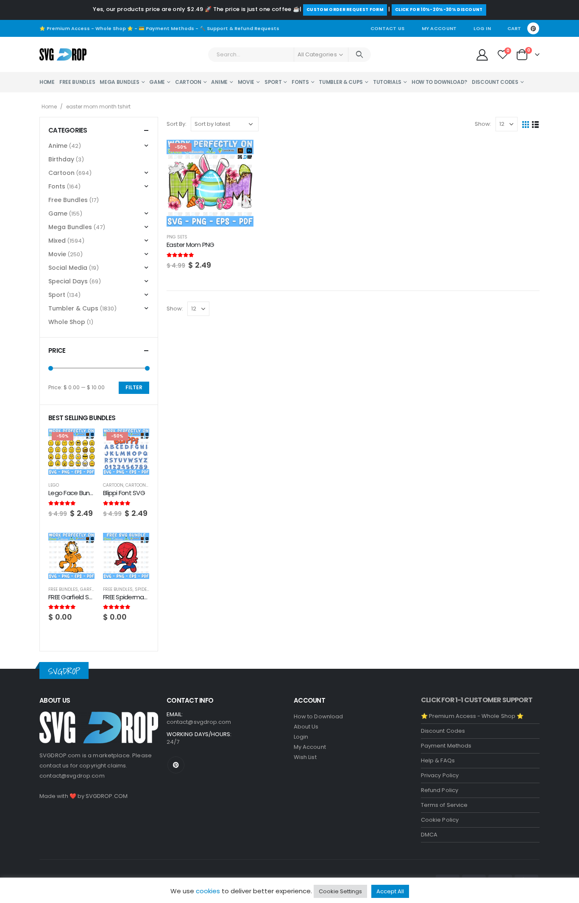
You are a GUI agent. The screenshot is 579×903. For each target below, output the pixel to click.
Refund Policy (439, 790)
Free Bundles (77, 82)
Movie (246, 82)
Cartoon (188, 82)
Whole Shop (66, 322)
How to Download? (439, 82)
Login (301, 737)
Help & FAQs (438, 760)
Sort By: (177, 124)
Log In (482, 28)
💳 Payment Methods (166, 28)
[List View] (536, 124)
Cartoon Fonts (143, 485)
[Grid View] (526, 124)
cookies (208, 890)
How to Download (318, 716)
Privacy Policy (440, 775)
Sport (273, 82)
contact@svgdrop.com (72, 776)
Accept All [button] (390, 891)
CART (514, 28)
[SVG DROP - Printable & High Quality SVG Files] (62, 54)
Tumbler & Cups (341, 82)
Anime (219, 82)
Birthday (61, 159)
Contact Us (387, 28)
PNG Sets (177, 237)
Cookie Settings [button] (340, 891)
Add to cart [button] (239, 153)
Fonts (300, 82)
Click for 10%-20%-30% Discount (439, 9)
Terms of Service (444, 805)
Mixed (57, 240)
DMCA (429, 835)
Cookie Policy (440, 820)
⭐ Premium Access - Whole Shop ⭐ (86, 28)
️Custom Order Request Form (345, 9)
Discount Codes (495, 82)
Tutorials (387, 82)
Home (47, 82)
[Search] (359, 54)
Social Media (67, 267)
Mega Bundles (119, 82)
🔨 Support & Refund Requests (239, 28)
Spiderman (147, 589)
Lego (53, 485)
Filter (133, 387)
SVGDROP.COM (107, 796)
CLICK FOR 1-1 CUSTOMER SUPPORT (476, 700)
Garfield (90, 589)
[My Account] (482, 54)
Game (157, 82)
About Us (306, 727)
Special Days (68, 281)
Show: (483, 124)
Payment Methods (446, 746)
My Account (439, 28)
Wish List (305, 757)
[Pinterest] (533, 28)
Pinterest (175, 764)
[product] (71, 556)
